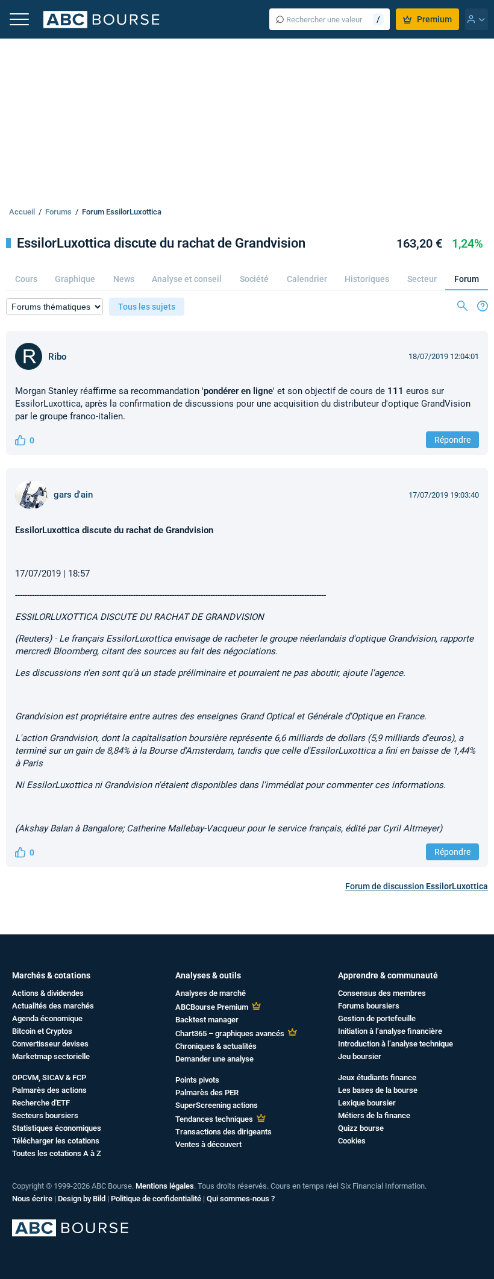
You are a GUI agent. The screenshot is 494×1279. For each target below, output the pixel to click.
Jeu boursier (359, 1056)
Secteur (422, 279)
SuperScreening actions (216, 1105)
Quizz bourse (361, 1128)
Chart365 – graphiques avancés (229, 1033)
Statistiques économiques (56, 1128)
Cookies (352, 1140)
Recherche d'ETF (41, 1102)
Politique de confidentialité (156, 1198)
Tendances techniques (214, 1119)
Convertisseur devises (50, 1043)
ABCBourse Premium (211, 1007)
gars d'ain (73, 494)
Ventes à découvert (208, 1144)
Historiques (367, 279)
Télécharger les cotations (55, 1140)
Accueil (22, 211)
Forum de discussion (416, 886)
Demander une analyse (214, 1058)
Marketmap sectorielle (51, 1056)
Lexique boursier (367, 1102)
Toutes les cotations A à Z (56, 1153)
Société (254, 279)
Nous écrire (32, 1198)
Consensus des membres (382, 993)
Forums (58, 211)
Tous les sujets (146, 306)
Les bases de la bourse (377, 1090)
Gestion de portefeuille (377, 1018)
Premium (434, 19)
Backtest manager (207, 1019)
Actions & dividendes (48, 993)
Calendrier (307, 279)
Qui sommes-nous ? (241, 1198)
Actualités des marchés (53, 1005)
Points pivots (197, 1079)
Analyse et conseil (187, 279)
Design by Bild (81, 1198)
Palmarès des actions (49, 1090)
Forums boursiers (368, 1005)
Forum (466, 279)
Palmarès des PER (207, 1092)
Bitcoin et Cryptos (42, 1031)
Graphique (75, 279)
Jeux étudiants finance (377, 1077)
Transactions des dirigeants (223, 1131)
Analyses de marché (210, 993)
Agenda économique (47, 1018)
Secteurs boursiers (45, 1115)
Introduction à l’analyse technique (395, 1043)
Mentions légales (165, 1185)
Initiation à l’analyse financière (390, 1031)
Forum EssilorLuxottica (121, 211)
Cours (26, 279)
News (123, 279)
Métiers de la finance (374, 1115)
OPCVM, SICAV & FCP (49, 1077)
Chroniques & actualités (216, 1046)
